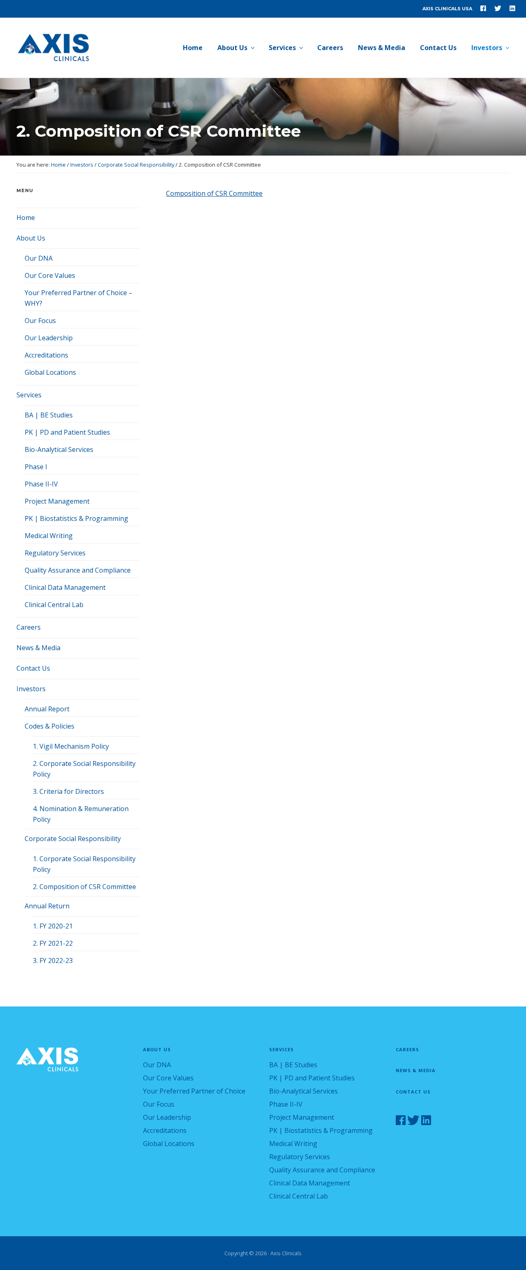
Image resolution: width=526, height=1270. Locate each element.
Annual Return (47, 905)
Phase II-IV (41, 483)
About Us (30, 238)
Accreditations (46, 355)
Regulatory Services (55, 552)
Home (25, 217)
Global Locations (50, 372)
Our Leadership (49, 337)
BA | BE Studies (49, 415)
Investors (31, 688)
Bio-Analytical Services (59, 449)
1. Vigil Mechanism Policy (71, 746)
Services (29, 394)
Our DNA (39, 258)
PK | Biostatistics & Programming (76, 518)
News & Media (38, 647)
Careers (28, 627)
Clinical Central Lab (54, 604)
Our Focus (40, 320)
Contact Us (33, 668)
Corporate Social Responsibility (73, 838)
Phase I (36, 466)
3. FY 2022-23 (53, 960)
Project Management (57, 501)
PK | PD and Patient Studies (67, 432)
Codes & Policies (49, 726)
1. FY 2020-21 (53, 926)
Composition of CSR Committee (214, 193)
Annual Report (47, 708)
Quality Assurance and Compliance (78, 570)
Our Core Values (50, 275)
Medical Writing (49, 535)
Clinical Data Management (65, 587)
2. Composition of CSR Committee (84, 886)
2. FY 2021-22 (53, 943)
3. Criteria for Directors (68, 791)
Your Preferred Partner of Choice (194, 1091)
